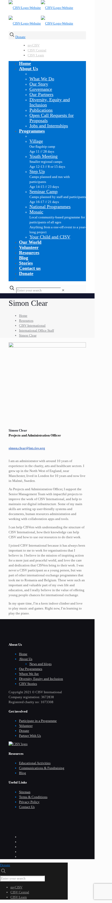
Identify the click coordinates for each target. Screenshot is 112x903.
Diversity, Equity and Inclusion (41, 679)
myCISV (34, 45)
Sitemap (24, 792)
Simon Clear (27, 335)
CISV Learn (36, 55)
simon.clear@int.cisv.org (27, 448)
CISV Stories (28, 684)
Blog (22, 773)
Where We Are (29, 674)
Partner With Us (30, 736)
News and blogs (40, 664)
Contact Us (27, 807)
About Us (25, 659)
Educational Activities (35, 763)
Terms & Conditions (33, 797)
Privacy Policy (29, 802)
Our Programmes (30, 669)
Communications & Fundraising (41, 768)
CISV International (32, 325)
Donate (20, 37)
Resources (26, 320)
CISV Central (37, 50)
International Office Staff (36, 330)
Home (23, 316)
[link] (63, 290)
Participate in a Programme (38, 721)
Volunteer (26, 726)
